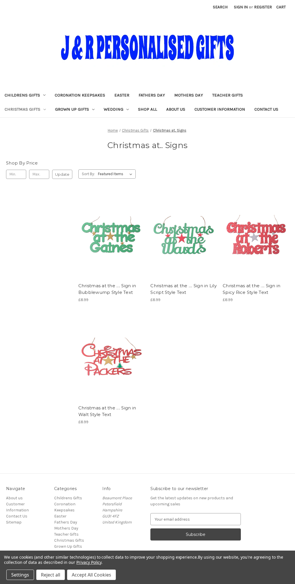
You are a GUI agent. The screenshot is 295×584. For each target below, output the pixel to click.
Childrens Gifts (22, 95)
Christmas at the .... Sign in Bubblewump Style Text (107, 289)
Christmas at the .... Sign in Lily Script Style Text (183, 289)
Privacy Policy (88, 562)
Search (220, 7)
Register (263, 7)
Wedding (113, 109)
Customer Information (219, 109)
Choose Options (111, 246)
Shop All (147, 109)
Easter (121, 95)
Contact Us (266, 109)
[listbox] (116, 174)
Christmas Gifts (22, 109)
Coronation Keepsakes (80, 95)
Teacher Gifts (227, 95)
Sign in (241, 7)
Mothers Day (188, 95)
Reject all (50, 575)
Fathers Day (152, 95)
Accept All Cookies (91, 575)
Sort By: (88, 174)
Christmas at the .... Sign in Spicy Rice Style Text (251, 289)
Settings (20, 575)
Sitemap (14, 522)
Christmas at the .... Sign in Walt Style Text (107, 411)
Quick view (106, 226)
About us (175, 109)
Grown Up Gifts (72, 109)
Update (62, 174)
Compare (109, 236)
